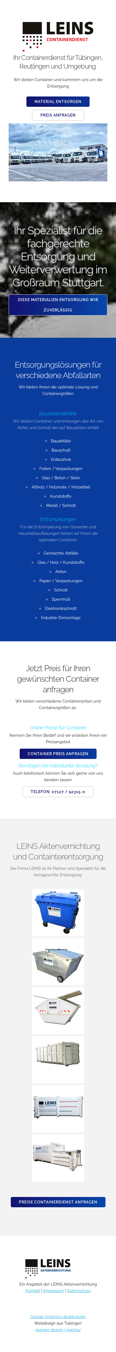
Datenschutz (79, 1290)
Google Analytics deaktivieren (58, 1316)
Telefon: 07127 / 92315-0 (58, 792)
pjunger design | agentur (58, 1329)
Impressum (53, 1290)
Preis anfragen (58, 115)
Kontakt (33, 1290)
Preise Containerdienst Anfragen (58, 1202)
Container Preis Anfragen (58, 754)
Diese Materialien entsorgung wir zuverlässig (58, 305)
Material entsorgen (58, 101)
